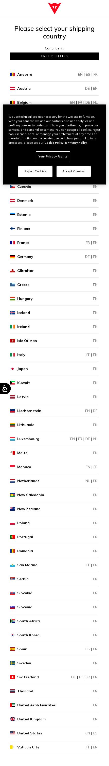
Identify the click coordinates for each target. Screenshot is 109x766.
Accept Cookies (73, 171)
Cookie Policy (54, 142)
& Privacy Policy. (76, 142)
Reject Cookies (35, 171)
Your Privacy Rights (53, 156)
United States (54, 56)
